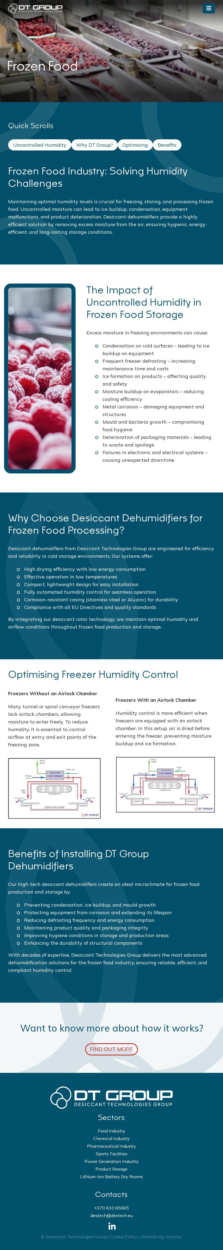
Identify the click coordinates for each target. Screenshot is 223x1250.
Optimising (135, 145)
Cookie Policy (123, 1236)
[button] (209, 8)
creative (173, 1236)
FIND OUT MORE (111, 1049)
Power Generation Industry (112, 1161)
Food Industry (111, 1131)
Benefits (167, 145)
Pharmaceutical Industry (111, 1146)
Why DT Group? (94, 145)
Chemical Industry (111, 1138)
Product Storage (111, 1169)
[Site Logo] (35, 8)
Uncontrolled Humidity (39, 145)
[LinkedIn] (112, 1226)
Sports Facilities (112, 1153)
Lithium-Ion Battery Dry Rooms (111, 1176)
